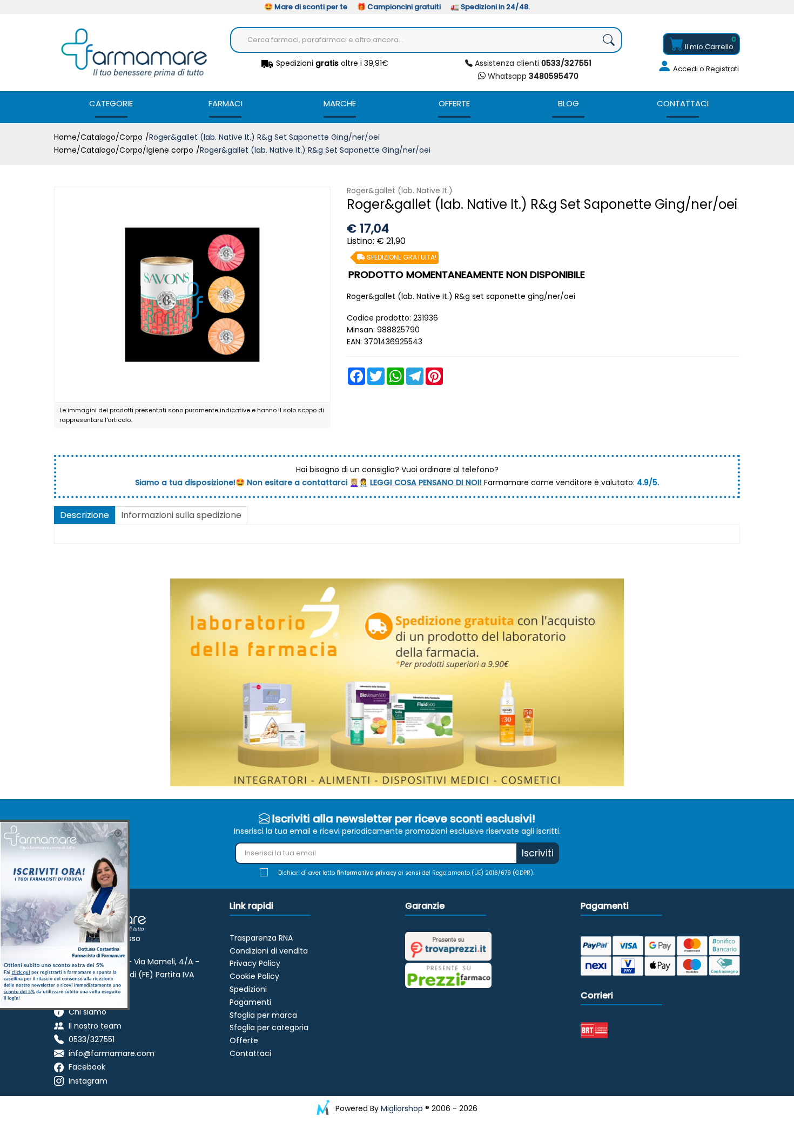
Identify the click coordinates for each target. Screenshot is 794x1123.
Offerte (454, 103)
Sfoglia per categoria (269, 1027)
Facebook (87, 1067)
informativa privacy (367, 873)
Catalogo (98, 137)
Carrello (709, 47)
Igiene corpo (169, 150)
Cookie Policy (254, 976)
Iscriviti (537, 853)
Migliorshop (402, 1108)
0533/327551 (92, 1039)
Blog (568, 103)
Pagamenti (250, 1002)
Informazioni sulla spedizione (181, 515)
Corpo (131, 137)
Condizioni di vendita (269, 950)
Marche (340, 103)
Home (65, 137)
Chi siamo (87, 1011)
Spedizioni (248, 989)
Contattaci (683, 103)
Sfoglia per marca (263, 1015)
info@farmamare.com (111, 1053)
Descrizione (84, 515)
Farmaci (225, 103)
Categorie (111, 103)
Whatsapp (532, 76)
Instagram (88, 1081)
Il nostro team (95, 1025)
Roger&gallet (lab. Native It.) (400, 190)
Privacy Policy (255, 963)
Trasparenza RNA (261, 938)
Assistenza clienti (532, 63)
